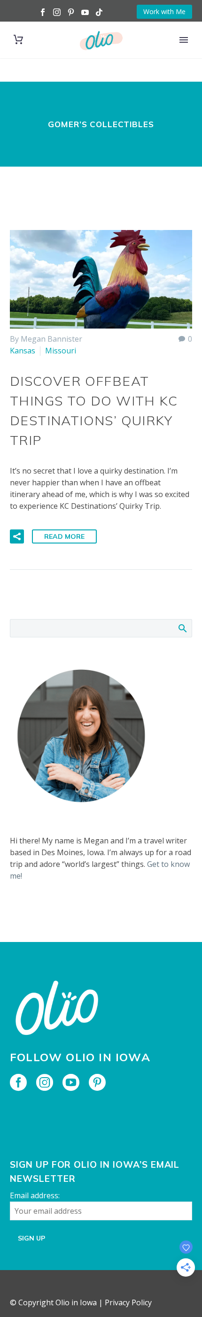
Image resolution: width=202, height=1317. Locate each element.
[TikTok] (99, 12)
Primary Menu (183, 40)
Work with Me (164, 11)
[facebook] (18, 1082)
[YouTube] (85, 12)
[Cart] (18, 40)
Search (182, 628)
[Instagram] (57, 12)
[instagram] (44, 1082)
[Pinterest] (71, 12)
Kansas (22, 350)
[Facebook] (43, 12)
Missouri (60, 350)
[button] (17, 536)
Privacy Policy (128, 1302)
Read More (64, 536)
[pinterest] (97, 1082)
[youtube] (70, 1082)
